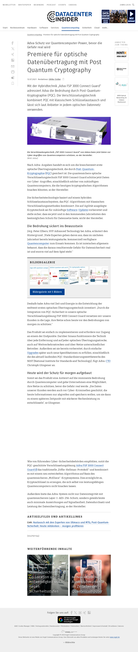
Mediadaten (65, 626)
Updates (83, 210)
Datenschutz (75, 626)
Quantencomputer (38, 243)
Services (55, 27)
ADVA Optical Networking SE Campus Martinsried (122, 99)
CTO (108, 361)
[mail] (12, 66)
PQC (48, 173)
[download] (12, 77)
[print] (12, 72)
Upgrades (32, 352)
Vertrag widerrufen (42, 626)
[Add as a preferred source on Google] (69, 619)
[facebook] (12, 42)
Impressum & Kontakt (100, 626)
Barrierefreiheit (86, 626)
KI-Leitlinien (113, 626)
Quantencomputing (70, 27)
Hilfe (33, 626)
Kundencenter (55, 626)
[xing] (12, 54)
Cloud (96, 27)
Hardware (32, 27)
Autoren (121, 626)
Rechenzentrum (17, 27)
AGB (16, 626)
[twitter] (12, 48)
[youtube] (79, 612)
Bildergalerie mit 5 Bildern (47, 291)
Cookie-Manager (24, 626)
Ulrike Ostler (55, 79)
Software (43, 27)
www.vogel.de (115, 637)
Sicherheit (87, 27)
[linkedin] (12, 60)
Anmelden (125, 5)
